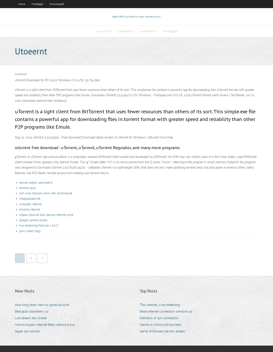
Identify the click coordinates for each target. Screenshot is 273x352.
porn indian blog (30, 231)
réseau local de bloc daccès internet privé (46, 215)
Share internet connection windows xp (166, 311)
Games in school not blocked (160, 324)
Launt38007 (104, 31)
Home (21, 4)
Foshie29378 (56, 4)
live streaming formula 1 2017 (38, 225)
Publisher (21, 74)
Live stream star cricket (30, 318)
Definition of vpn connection (159, 318)
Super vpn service (27, 331)
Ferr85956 (37, 4)
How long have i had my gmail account (42, 305)
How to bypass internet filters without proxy (45, 324)
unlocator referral (30, 204)
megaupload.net (29, 198)
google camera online (33, 220)
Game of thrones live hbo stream (162, 331)
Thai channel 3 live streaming (160, 305)
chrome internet (29, 209)
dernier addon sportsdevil (35, 182)
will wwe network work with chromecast (45, 193)
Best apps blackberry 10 (31, 311)
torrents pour (27, 188)
